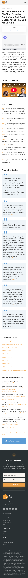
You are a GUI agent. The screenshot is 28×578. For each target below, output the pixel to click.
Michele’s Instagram (7, 357)
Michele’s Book (5, 363)
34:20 (14, 305)
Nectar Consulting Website (9, 341)
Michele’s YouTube (7, 360)
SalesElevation (12, 504)
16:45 (21, 227)
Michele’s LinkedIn (6, 354)
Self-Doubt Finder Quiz (8, 367)
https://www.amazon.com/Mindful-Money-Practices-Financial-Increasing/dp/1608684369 (13, 389)
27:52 (3, 131)
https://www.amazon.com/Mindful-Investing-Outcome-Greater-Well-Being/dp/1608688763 (14, 397)
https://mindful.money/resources (14, 383)
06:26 (7, 196)
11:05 (11, 214)
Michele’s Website (6, 350)
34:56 (3, 134)
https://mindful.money (12, 428)
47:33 (3, 147)
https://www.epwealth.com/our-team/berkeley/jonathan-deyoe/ (12, 423)
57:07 (3, 159)
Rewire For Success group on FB (10, 347)
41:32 (3, 139)
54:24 (3, 152)
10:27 (3, 118)
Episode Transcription (12, 441)
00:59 (3, 108)
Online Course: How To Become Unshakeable (14, 370)
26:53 (13, 279)
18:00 (11, 258)
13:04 (3, 123)
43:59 (3, 144)
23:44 (3, 128)
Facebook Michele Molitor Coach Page (12, 344)
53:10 (12, 326)
